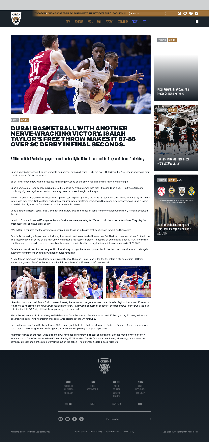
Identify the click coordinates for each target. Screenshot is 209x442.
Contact (68, 403)
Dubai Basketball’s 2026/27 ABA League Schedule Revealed (173, 91)
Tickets (93, 403)
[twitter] (196, 13)
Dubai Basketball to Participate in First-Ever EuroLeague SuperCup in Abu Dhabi (84, 13)
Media (140, 381)
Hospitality (116, 403)
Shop (140, 403)
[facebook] (191, 13)
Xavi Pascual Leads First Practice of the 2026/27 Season (173, 161)
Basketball (24, 119)
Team (93, 381)
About (68, 381)
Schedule (116, 381)
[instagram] (179, 13)
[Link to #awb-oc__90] (197, 21)
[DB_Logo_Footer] (104, 359)
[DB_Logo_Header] (16, 13)
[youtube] (185, 13)
